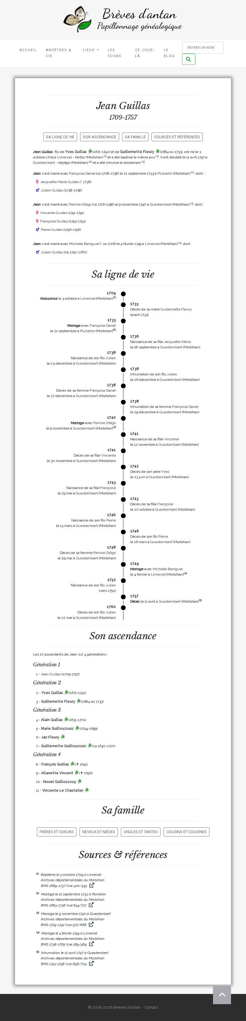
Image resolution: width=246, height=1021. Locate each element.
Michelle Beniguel (84, 244)
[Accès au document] (91, 886)
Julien (111, 358)
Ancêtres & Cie (59, 53)
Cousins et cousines (186, 832)
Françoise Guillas (54, 221)
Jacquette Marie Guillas (59, 182)
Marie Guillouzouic (57, 728)
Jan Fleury (50, 737)
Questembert (44, 162)
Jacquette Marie (177, 342)
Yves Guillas (76, 152)
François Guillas (55, 764)
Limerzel (64, 157)
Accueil (28, 50)
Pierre (111, 520)
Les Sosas (115, 53)
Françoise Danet (82, 173)
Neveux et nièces (98, 832)
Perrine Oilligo (80, 204)
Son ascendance (99, 137)
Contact (151, 1007)
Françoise (108, 488)
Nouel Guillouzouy (59, 782)
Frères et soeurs (57, 832)
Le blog (169, 53)
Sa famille (135, 137)
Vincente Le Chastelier (62, 790)
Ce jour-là (144, 53)
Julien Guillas (52, 190)
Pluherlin (165, 173)
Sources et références (177, 137)
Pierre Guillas (52, 230)
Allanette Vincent (57, 773)
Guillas (134, 106)
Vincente (171, 439)
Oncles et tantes (141, 832)
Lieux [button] (89, 50)
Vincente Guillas (53, 213)
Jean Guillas (51, 674)
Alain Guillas (52, 720)
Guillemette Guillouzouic (63, 746)
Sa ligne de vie (60, 137)
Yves (165, 471)
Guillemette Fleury (137, 152)
